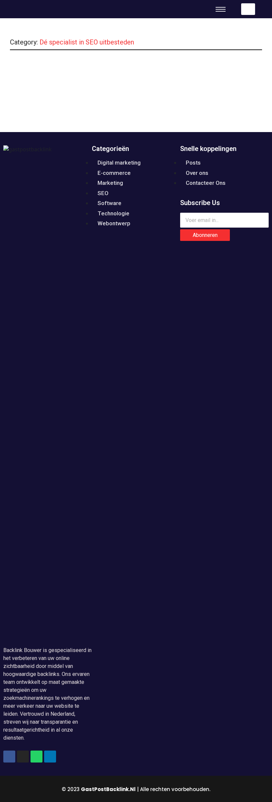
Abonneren (205, 235)
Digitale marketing (56, 72)
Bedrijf (22, 72)
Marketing (94, 72)
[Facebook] (9, 757)
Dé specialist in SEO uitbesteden (56, 83)
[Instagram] (23, 757)
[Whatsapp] (36, 757)
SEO (117, 72)
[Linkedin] (50, 757)
